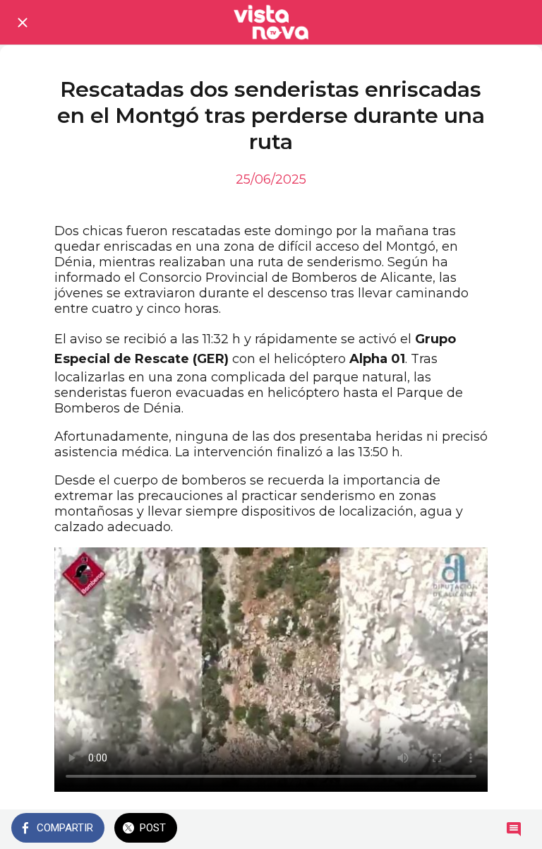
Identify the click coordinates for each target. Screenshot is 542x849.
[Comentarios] (514, 829)
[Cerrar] (22, 22)
